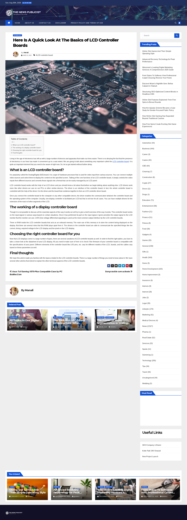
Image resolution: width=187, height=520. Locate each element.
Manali (26, 52)
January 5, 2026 (17, 496)
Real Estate (147, 338)
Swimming (146, 355)
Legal (144, 303)
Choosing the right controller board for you (27, 150)
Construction (147, 177)
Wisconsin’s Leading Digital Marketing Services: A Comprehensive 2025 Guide (114, 492)
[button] (175, 23)
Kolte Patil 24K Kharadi (151, 451)
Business (146, 149)
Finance (145, 217)
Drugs (144, 194)
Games (145, 240)
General (145, 246)
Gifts (144, 252)
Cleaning (146, 171)
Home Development (150, 269)
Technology (17, 35)
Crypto (145, 183)
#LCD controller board (44, 55)
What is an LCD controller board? (24, 145)
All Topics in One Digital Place (24, 322)
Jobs (144, 297)
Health (145, 257)
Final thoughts (17, 153)
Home (17, 23)
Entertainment (147, 206)
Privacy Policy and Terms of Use (87, 23)
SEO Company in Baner (151, 445)
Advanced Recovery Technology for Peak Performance (66, 492)
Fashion (145, 212)
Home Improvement (150, 275)
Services (145, 343)
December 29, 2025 (107, 496)
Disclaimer (60, 23)
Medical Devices (148, 320)
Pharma (145, 332)
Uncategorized (148, 378)
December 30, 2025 (63, 496)
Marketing (100, 317)
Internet (145, 292)
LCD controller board (121, 161)
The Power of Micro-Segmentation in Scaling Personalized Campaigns (112, 323)
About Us (29, 23)
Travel (144, 372)
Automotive (146, 143)
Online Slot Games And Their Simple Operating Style (27, 491)
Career (145, 154)
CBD (144, 166)
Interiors (145, 286)
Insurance (146, 280)
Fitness (145, 223)
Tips (144, 366)
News (144, 326)
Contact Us (45, 23)
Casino (145, 160)
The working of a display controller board (26, 147)
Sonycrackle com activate (117, 271)
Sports (144, 349)
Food (144, 229)
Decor (144, 189)
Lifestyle (145, 309)
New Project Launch (150, 456)
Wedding (145, 383)
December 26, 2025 (151, 496)
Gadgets (145, 234)
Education (146, 200)
